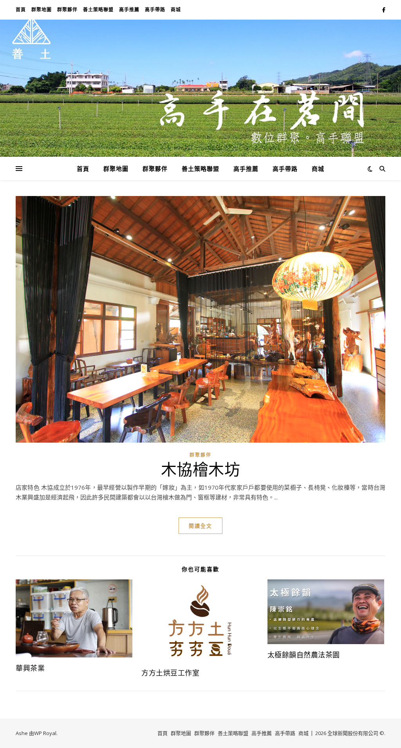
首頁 (21, 9)
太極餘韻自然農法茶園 (303, 654)
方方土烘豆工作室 (170, 672)
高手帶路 (155, 9)
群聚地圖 (41, 9)
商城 (176, 9)
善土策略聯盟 (98, 9)
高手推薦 (129, 9)
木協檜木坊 (200, 468)
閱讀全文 (200, 525)
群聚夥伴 (67, 9)
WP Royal (45, 733)
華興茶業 (30, 668)
